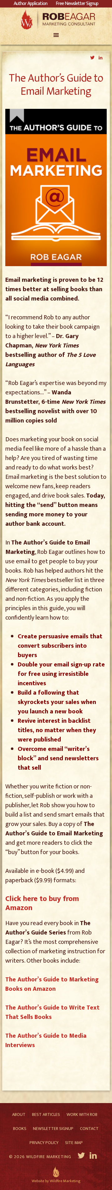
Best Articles (46, 1114)
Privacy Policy (44, 1142)
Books (19, 1128)
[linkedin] (94, 1156)
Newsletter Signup (53, 1128)
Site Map (74, 1142)
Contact (89, 1128)
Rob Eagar (56, 19)
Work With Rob (82, 1114)
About (19, 1114)
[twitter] (81, 1156)
